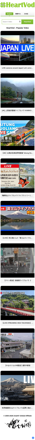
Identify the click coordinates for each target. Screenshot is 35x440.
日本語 (26, 14)
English (9, 14)
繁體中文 (18, 14)
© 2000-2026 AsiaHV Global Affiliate (17, 416)
